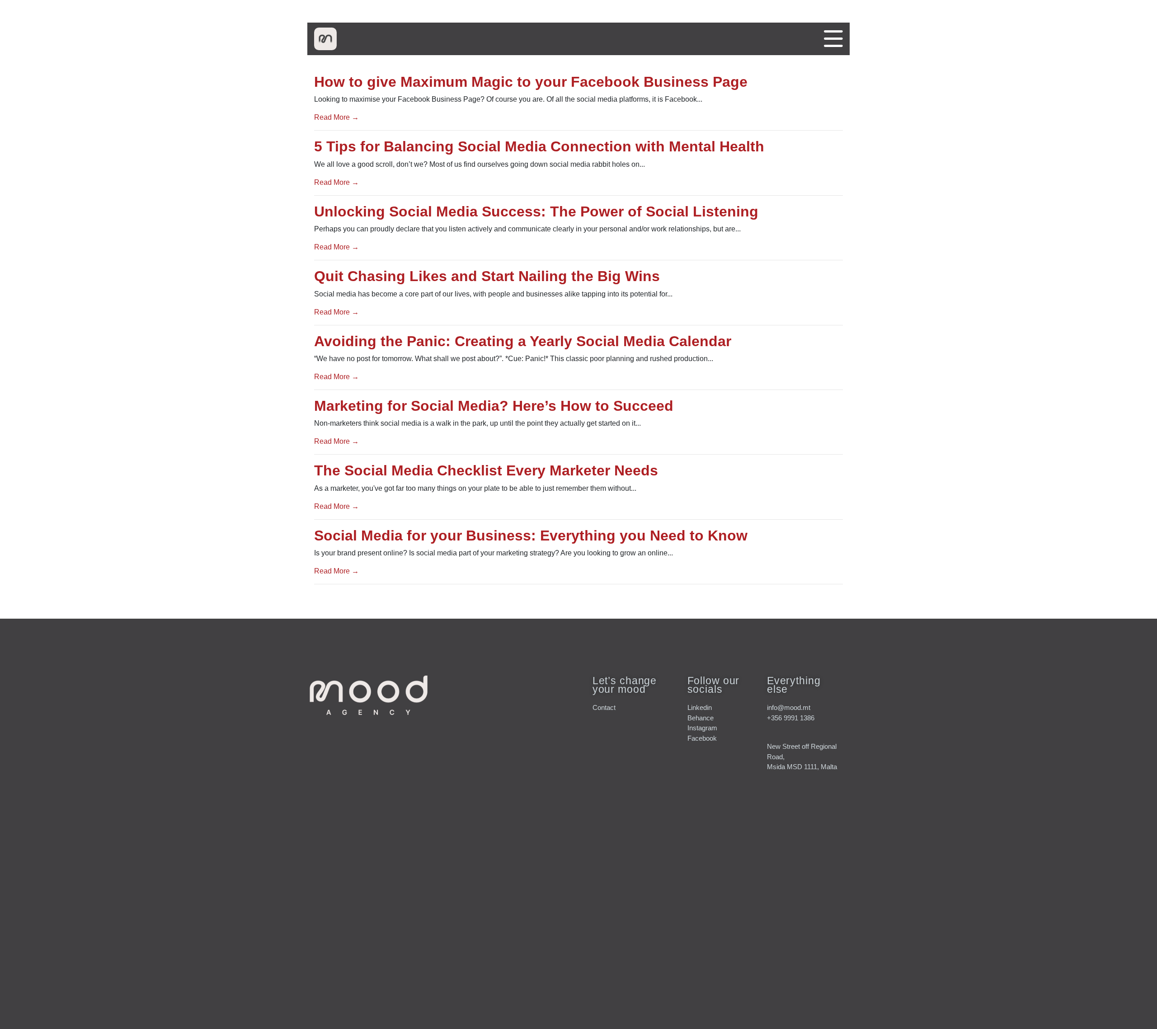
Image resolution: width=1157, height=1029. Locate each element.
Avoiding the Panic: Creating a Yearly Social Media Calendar (522, 341)
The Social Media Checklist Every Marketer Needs (486, 470)
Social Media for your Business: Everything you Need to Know (531, 535)
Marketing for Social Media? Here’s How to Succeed (493, 406)
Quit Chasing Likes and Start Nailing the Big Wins (487, 276)
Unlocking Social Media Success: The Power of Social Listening (536, 211)
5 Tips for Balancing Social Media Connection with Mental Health (539, 146)
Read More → (336, 117)
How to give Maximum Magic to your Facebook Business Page (531, 82)
